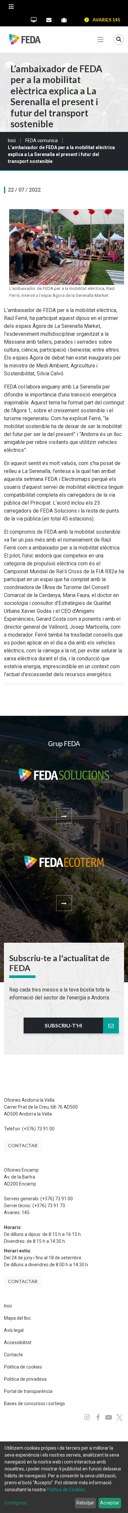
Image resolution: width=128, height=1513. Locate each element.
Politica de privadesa (25, 1379)
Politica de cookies (23, 1367)
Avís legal (14, 1330)
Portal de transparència (28, 1391)
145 (26, 1212)
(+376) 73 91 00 (38, 1128)
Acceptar (109, 1502)
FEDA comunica (41, 140)
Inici (12, 140)
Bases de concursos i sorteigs (34, 1403)
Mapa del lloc (17, 1318)
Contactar (22, 1145)
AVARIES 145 (106, 19)
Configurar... (17, 1502)
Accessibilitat (18, 1342)
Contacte (13, 1354)
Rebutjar (85, 1502)
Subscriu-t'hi (63, 1025)
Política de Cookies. (66, 1489)
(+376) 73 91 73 (48, 1205)
